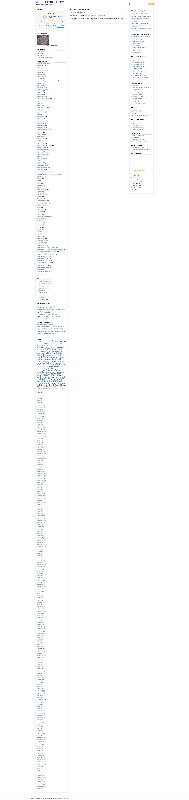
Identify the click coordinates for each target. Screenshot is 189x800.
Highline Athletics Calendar (139, 71)
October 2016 (41, 610)
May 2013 (40, 684)
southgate (40, 211)
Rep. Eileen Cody (137, 92)
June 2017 (40, 595)
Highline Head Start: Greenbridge (140, 77)
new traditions (41, 169)
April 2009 (40, 773)
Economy (40, 90)
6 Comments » (101, 15)
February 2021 (41, 515)
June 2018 (40, 573)
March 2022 (41, 491)
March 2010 (41, 753)
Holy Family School (50, 355)
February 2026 (41, 405)
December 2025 (42, 409)
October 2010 (41, 741)
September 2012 (42, 699)
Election (40, 94)
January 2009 (41, 779)
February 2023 (41, 471)
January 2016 (41, 626)
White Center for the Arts (44, 258)
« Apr (132, 189)
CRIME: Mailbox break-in (77, 12)
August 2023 (41, 460)
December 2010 (42, 737)
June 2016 (40, 617)
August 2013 (41, 679)
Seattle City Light (42, 200)
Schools (40, 198)
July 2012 (40, 702)
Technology (41, 222)
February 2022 (41, 493)
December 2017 (42, 584)
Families (40, 101)
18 (131, 185)
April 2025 (40, 424)
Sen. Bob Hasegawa (137, 98)
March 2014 (41, 666)
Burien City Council (53, 344)
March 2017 (41, 600)
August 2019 (41, 548)
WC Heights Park (137, 123)
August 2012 (41, 701)
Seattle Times (41, 203)
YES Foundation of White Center (57, 388)
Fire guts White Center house (51, 318)
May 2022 (40, 487)
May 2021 (40, 509)
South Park (41, 209)
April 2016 (40, 620)
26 (133, 187)
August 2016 (41, 613)
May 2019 (40, 553)
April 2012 (40, 708)
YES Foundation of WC (138, 43)
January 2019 (41, 560)
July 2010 (40, 746)
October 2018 (41, 566)
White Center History (44, 296)
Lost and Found (42, 152)
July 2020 (40, 528)
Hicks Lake (41, 123)
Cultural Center (42, 85)
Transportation (41, 229)
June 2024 (40, 442)
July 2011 (40, 724)
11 (131, 183)
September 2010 (42, 742)
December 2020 (42, 518)
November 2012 (42, 695)
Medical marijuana (42, 154)
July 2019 (40, 549)
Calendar (40, 53)
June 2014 (40, 661)
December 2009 (42, 759)
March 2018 (41, 579)
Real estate (41, 191)
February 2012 (41, 712)
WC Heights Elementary (138, 60)
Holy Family (41, 134)
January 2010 (41, 757)
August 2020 (41, 526)
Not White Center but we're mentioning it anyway (49, 174)
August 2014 (41, 657)
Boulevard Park (42, 70)
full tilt (42, 349)
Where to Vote (42, 290)
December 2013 (42, 671)
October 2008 (41, 784)
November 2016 (42, 608)
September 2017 (42, 589)
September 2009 (42, 764)
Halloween (40, 118)
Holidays (40, 132)
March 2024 (41, 447)
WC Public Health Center (138, 147)
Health (39, 120)
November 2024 (42, 433)
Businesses (41, 74)
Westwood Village (42, 242)
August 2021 (41, 504)
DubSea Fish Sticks (43, 89)
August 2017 (41, 591)
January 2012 (41, 713)
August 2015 (41, 635)
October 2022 (41, 478)
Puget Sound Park (42, 189)
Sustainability (41, 218)
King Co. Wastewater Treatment (140, 115)
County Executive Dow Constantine (141, 87)
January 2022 (41, 495)
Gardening (40, 111)
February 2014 (41, 668)
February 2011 (41, 733)
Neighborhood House (43, 163)
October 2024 (41, 435)
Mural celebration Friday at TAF (45, 324)
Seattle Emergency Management (140, 141)
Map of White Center (43, 55)
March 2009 (41, 775)
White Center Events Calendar (45, 57)
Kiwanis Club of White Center (139, 47)
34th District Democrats (44, 342)
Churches (40, 78)
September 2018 (42, 568)
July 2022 (40, 484)
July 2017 (40, 593)
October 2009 (41, 763)
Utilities (40, 231)
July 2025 (40, 418)
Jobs (39, 141)
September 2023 (42, 458)
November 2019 (42, 542)
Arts (39, 67)
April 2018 (40, 577)
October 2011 (41, 719)
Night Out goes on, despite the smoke (52, 316)
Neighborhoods (42, 165)
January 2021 (41, 517)
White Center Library (43, 264)
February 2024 (41, 449)
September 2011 (42, 721)
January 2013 (41, 691)
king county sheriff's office (49, 360)
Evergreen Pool (42, 100)
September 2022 (42, 480)
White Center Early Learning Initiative (47, 254)
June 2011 (40, 726)
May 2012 (40, 706)
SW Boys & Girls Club (138, 49)
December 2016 (42, 606)
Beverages (41, 69)
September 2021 (42, 502)
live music (54, 361)
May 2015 (40, 640)
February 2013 (41, 690)
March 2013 (41, 688)
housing (40, 136)
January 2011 (41, 735)
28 (136, 187)
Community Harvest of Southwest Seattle (48, 80)
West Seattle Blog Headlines (140, 11)
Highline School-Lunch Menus (140, 70)
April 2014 (40, 664)
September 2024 (42, 436)
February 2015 (41, 646)
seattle (47, 372)
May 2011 (40, 728)
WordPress (60, 798)
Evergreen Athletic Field (138, 127)
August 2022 (41, 482)
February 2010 (41, 755)
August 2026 (41, 395)
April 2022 (40, 489)
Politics (40, 185)
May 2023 (40, 466)
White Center (41, 244)
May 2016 (40, 619)
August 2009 (41, 766)
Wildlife (40, 273)
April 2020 (40, 533)
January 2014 (41, 670)
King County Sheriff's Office (44, 145)
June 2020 (40, 529)
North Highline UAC (43, 173)
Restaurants (41, 194)
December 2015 (42, 628)
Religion (40, 193)
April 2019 (40, 555)
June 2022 (40, 486)
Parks (39, 180)
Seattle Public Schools (43, 202)
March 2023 (41, 469)
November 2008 (42, 783)
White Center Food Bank (44, 256)
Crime (39, 83)
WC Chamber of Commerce (45, 283)
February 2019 (41, 559)
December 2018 (42, 562)
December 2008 (42, 781)
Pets (39, 183)
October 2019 (41, 544)
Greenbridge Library (43, 299)
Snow (39, 207)
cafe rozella (41, 76)
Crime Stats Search (43, 294)
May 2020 (40, 531)
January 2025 (41, 429)
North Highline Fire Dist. (138, 139)
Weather (40, 236)
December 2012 (42, 693)
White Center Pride (42, 269)
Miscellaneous (41, 158)
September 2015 (42, 633)
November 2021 (42, 498)
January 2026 (41, 407)
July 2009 (40, 768)
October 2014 (41, 653)
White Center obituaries (44, 267)
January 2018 (41, 582)
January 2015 (41, 648)
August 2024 (41, 438)
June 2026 (40, 398)
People (40, 182)
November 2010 (42, 739)
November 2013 (42, 673)
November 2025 (42, 411)
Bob (68, 798)
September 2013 (42, 677)
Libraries (40, 151)
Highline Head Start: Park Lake (140, 79)
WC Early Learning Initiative (139, 75)
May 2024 (40, 444)
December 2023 (42, 453)
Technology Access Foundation (45, 224)
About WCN (41, 51)
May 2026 (40, 400)
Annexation (41, 65)
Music (39, 160)
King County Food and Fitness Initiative (142, 149)
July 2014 (40, 659)
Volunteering (41, 234)
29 (137, 187)
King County (41, 143)
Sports (40, 214)
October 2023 (41, 457)
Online (39, 178)
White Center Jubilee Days (44, 260)
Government (41, 112)
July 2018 (40, 571)
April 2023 (40, 467)
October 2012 (41, 697)
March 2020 (41, 535)
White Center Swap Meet (44, 271)
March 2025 (41, 425)
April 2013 (40, 686)
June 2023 (40, 464)
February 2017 (41, 602)
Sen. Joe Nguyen (137, 90)
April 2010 (40, 752)
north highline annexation (54, 363)
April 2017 (40, 599)
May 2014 (40, 662)
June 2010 (40, 748)
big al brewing (40, 344)
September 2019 (42, 546)
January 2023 (41, 473)
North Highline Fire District (44, 171)
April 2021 (40, 511)
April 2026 (40, 402)
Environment (41, 96)
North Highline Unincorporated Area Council (48, 370)
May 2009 (40, 772)
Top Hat (40, 225)
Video (39, 233)
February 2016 (41, 624)
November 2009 (42, 761)
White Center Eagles (43, 253)
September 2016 (42, 611)
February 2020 (41, 537)
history (40, 131)
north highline (41, 363)
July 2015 (40, 637)
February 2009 (41, 777)
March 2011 (41, 732)
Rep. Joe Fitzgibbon (137, 94)
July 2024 (40, 440)
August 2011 (41, 722)
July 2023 (40, 462)
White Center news (42, 265)
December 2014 (42, 650)
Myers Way (41, 162)
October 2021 (41, 500)
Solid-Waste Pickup (137, 110)
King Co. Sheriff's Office (138, 135)
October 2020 (41, 522)
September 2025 (42, 415)
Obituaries (40, 176)
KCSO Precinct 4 (137, 137)
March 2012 (41, 710)
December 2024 (42, 431)
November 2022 (42, 476)
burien (46, 344)
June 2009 (40, 770)
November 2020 (42, 520)
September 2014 (42, 655)
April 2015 (40, 642)
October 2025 (41, 413)
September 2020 (42, 524)
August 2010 (41, 744)
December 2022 (42, 475)
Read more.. (95, 19)
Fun (39, 109)
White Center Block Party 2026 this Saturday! (49, 335)
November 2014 (42, 651)
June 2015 (40, 639)
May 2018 (40, 575)
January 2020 (41, 538)
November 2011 (42, 717)
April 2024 (40, 446)
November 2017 (42, 586)
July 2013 (40, 681)
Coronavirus (41, 81)
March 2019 (41, 557)
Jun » (135, 189)
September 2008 (42, 786)
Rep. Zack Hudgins (137, 100)
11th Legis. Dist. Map (138, 96)
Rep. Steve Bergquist (138, 101)
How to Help (41, 138)
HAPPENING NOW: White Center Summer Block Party (51, 326)
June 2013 (40, 682)
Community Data (43, 292)
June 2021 (40, 508)
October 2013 (41, 675)
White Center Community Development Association (50, 249)
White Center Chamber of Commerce (47, 247)
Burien (39, 72)
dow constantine (53, 346)
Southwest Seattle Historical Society (47, 213)
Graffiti (40, 114)
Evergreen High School (43, 98)
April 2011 (40, 730)
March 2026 (41, 404)
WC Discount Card (43, 285)
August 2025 (41, 416)
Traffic (39, 227)
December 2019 (42, 540)
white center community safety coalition (47, 251)
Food (39, 105)
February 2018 (41, 580)
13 (134, 183)
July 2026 (40, 396)
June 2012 (40, 704)
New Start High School (43, 167)
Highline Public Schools (49, 354)
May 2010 (40, 750)
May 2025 (40, 422)
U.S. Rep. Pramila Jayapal (139, 103)
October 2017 (41, 588)
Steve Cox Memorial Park (44, 216)
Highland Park (41, 125)
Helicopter (40, 122)
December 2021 (42, 497)
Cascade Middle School (138, 62)
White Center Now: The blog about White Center (50, 3)
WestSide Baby (42, 240)
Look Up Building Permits (45, 281)
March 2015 (41, 644)
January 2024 (41, 451)
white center (44, 377)
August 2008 (41, 788)
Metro (39, 156)
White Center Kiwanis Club (44, 262)
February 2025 (41, 427)
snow (48, 374)
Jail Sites (40, 140)
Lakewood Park (42, 147)
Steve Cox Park (136, 122)
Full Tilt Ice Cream (42, 107)
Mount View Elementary (138, 66)
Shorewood (41, 205)
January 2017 (41, 604)
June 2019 (40, 551)
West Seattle (41, 238)
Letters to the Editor (43, 149)
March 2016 (41, 622)
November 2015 (42, 630)
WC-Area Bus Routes (44, 286)
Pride (39, 187)
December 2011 (42, 715)
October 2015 (41, 631)
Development (41, 87)
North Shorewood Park (138, 129)
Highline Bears (41, 127)
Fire (39, 103)
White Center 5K (42, 245)
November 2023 (42, 455)
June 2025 (40, 420)
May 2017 (40, 597)
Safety (39, 196)
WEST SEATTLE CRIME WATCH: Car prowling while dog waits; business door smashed (141, 25)
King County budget (51, 357)
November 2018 (42, 564)
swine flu (40, 220)
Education (40, 92)
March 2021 (41, 513)
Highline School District (43, 129)
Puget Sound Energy (137, 113)
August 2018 (41, 569)
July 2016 (40, 615)
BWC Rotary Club (137, 52)
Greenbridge (41, 116)
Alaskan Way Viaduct (43, 63)
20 (134, 185)
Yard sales (40, 275)
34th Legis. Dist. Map (138, 89)
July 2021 (40, 506)
